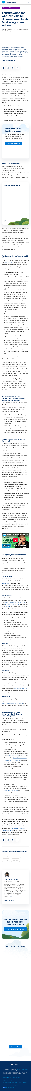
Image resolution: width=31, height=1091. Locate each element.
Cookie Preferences (13, 1085)
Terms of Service (16, 1077)
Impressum (5, 1085)
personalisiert (8, 769)
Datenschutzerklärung (7, 1080)
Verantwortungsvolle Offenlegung (10, 1082)
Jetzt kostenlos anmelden (15, 929)
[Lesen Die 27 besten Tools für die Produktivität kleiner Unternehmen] (9, 215)
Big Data (7, 606)
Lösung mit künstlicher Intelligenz (15, 602)
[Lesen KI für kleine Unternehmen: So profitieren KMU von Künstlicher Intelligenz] (15, 964)
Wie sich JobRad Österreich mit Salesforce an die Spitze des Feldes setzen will (14, 1023)
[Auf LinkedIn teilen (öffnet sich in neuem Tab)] (3, 67)
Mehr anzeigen (15, 1047)
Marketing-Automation (21, 688)
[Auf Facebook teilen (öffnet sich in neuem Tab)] (12, 67)
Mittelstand (15, 860)
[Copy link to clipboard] (17, 67)
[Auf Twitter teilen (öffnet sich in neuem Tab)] (8, 67)
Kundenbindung (14, 756)
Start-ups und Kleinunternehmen (11, 7)
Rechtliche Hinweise (7, 1077)
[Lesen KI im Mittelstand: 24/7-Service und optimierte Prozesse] (15, 1038)
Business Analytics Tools (12, 604)
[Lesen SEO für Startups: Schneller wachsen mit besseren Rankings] (9, 199)
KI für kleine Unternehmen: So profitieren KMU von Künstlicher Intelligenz (13, 974)
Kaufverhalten (8, 262)
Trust (20, 1082)
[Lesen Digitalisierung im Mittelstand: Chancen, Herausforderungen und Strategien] (15, 989)
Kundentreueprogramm (11, 791)
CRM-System (5, 583)
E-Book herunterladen (13, 144)
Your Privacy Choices (9, 1087)
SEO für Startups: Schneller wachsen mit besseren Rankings (15, 204)
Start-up (6, 860)
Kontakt (24, 1082)
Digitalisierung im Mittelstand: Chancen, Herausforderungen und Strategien (14, 998)
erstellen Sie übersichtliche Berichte (12, 703)
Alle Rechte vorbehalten (22, 1069)
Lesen (10, 896)
